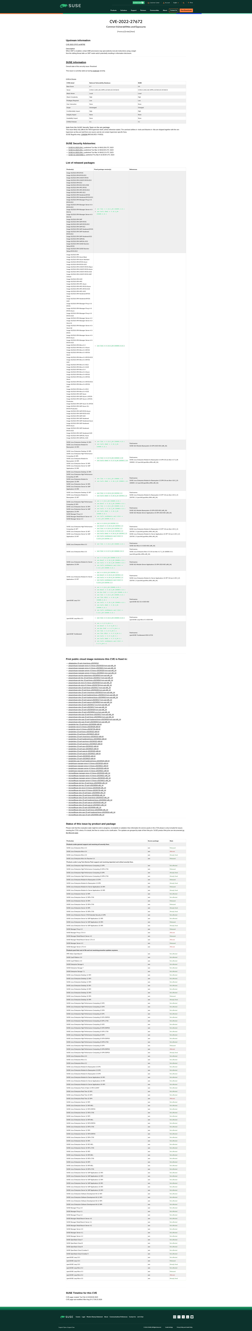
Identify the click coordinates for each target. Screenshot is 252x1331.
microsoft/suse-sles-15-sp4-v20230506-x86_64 (84, 807)
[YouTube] (174, 1316)
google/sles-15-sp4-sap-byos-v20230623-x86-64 (85, 744)
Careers (78, 1317)
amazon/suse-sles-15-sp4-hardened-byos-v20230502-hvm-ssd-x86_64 (93, 697)
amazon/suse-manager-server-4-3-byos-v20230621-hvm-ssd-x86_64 (92, 673)
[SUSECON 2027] (139, 2)
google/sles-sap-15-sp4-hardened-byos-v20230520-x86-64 (89, 761)
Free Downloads (186, 10)
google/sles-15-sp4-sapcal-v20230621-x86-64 (84, 754)
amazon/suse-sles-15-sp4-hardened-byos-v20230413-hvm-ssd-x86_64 (93, 695)
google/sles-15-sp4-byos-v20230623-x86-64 (83, 734)
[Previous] (120, 32)
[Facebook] (178, 1316)
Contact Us (173, 10)
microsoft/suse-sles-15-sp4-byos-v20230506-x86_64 (86, 795)
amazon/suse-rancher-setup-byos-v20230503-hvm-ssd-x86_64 (90, 675)
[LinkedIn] (187, 1316)
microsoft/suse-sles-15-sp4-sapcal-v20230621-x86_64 (87, 805)
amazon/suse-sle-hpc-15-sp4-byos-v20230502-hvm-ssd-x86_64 (90, 680)
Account (167, 2)
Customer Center (154, 2)
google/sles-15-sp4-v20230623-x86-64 (81, 758)
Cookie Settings (169, 1327)
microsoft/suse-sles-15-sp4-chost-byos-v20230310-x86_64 (88, 798)
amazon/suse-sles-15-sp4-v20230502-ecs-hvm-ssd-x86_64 (89, 712)
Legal (83, 1317)
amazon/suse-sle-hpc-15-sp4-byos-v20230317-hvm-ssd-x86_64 (90, 678)
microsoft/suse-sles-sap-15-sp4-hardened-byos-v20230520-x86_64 (91, 812)
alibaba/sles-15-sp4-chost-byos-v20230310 (83, 663)
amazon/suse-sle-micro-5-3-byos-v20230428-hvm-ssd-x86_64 (90, 683)
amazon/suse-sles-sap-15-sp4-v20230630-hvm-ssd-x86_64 (89, 722)
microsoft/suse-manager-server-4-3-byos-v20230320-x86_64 (89, 778)
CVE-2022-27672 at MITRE (75, 44)
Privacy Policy (180, 1327)
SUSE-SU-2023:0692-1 (76, 155)
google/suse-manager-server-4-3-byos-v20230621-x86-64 (88, 771)
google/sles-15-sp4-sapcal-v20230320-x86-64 (84, 751)
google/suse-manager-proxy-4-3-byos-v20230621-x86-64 (88, 766)
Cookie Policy (189, 1327)
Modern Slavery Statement (95, 1317)
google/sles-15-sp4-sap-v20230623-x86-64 (83, 749)
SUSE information (76, 62)
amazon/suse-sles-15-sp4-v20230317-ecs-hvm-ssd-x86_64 (89, 705)
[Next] (132, 32)
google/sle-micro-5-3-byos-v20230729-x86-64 (84, 729)
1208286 (84, 134)
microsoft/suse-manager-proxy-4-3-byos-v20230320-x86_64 (89, 773)
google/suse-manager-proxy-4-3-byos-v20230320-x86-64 (88, 763)
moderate (96, 71)
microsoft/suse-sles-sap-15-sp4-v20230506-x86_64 (86, 815)
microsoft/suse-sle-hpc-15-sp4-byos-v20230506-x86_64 (87, 783)
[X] (183, 1316)
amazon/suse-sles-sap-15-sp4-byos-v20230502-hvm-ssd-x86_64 (91, 717)
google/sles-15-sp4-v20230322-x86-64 (81, 756)
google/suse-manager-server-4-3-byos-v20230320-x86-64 (88, 768)
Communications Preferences (118, 1317)
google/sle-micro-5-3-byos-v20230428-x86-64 (84, 727)
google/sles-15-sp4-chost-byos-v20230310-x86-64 (86, 736)
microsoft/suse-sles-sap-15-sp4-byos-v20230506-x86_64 (88, 810)
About (106, 1317)
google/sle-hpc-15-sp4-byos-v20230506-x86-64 (85, 724)
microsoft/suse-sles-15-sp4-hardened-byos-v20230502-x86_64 (90, 800)
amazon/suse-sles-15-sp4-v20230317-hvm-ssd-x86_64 (87, 707)
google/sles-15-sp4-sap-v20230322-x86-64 (83, 746)
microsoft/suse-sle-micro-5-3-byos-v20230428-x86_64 (87, 788)
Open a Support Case (69, 1327)
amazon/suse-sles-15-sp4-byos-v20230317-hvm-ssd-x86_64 (89, 688)
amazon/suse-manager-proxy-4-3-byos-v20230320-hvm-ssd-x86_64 (92, 665)
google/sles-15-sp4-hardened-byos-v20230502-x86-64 (87, 739)
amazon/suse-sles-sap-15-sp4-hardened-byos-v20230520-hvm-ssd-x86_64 (94, 719)
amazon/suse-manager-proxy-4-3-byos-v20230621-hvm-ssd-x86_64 (92, 668)
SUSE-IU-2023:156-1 (75, 152)
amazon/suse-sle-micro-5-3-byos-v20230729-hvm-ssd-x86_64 (90, 685)
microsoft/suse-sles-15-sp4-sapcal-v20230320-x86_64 (87, 802)
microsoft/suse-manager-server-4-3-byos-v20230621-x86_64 (89, 780)
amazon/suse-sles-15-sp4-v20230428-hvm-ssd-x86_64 (87, 710)
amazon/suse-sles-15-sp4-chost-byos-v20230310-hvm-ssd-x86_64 (91, 692)
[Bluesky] (191, 1316)
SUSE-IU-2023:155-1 (75, 150)
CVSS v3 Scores (71, 79)
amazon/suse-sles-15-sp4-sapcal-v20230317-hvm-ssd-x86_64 (90, 700)
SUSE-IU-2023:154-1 (75, 147)
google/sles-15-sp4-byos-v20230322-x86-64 (83, 732)
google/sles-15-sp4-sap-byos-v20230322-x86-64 (85, 741)
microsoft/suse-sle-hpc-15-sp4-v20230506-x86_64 (85, 785)
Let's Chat (140, 1317)
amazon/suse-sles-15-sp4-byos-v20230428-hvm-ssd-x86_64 (89, 690)
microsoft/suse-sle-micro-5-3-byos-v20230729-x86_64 (87, 790)
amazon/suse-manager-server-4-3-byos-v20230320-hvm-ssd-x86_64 (92, 670)
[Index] (127, 32)
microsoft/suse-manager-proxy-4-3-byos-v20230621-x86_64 (89, 776)
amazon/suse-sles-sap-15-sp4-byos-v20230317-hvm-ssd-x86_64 (91, 714)
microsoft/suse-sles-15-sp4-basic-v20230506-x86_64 (86, 793)
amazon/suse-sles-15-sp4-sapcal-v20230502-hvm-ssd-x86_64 (90, 702)
